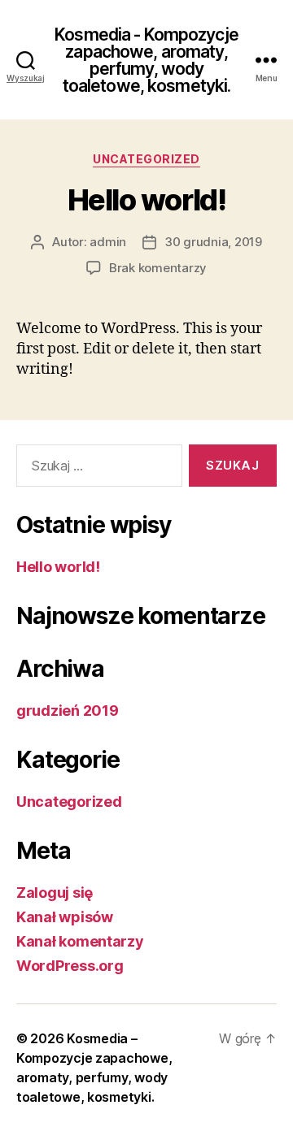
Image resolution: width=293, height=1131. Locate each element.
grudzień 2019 (67, 710)
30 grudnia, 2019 (213, 241)
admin (108, 241)
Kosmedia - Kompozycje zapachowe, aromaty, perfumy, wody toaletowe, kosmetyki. (146, 60)
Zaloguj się (54, 892)
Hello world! (146, 200)
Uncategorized (146, 159)
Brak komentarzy (158, 267)
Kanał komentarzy (80, 941)
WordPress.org (70, 965)
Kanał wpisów (64, 916)
